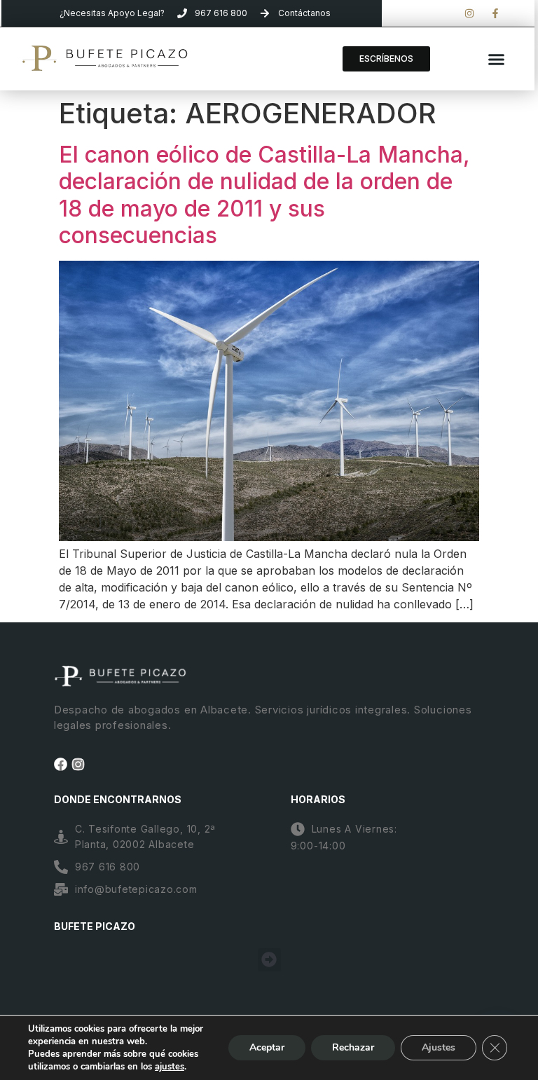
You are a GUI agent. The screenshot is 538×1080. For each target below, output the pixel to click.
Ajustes (438, 1047)
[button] (496, 59)
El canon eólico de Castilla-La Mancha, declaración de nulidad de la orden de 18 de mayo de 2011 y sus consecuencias (264, 195)
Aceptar (266, 1047)
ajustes (169, 1066)
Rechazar (353, 1047)
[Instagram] (78, 764)
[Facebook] (60, 764)
